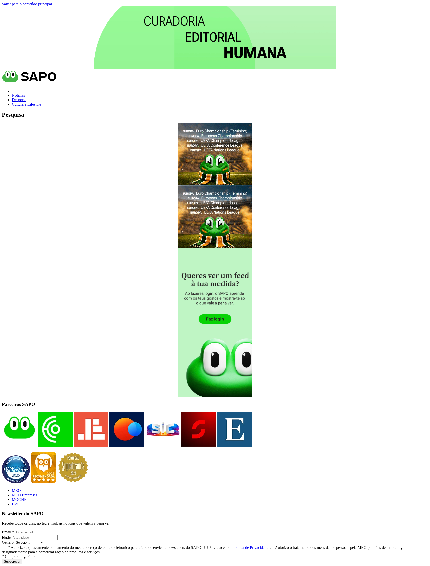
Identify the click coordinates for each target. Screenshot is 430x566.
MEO (16, 490)
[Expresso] (234, 445)
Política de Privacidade (250, 547)
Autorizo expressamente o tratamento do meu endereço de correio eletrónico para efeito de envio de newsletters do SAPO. (105, 547)
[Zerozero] (126, 445)
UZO (16, 504)
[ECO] (55, 445)
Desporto (19, 100)
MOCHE (19, 499)
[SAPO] (19, 445)
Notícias (18, 95)
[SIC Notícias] (198, 445)
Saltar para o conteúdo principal (27, 4)
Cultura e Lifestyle (26, 104)
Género (8, 542)
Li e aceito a (239, 547)
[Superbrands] (73, 482)
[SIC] (162, 445)
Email (8, 532)
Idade (6, 537)
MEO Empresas (24, 495)
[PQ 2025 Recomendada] (44, 482)
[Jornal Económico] (90, 445)
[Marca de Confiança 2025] (16, 482)
